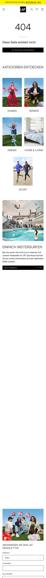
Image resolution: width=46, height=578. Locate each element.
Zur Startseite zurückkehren (23, 50)
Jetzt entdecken (10, 268)
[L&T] (23, 9)
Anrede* (6, 553)
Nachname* (7, 574)
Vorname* (7, 563)
